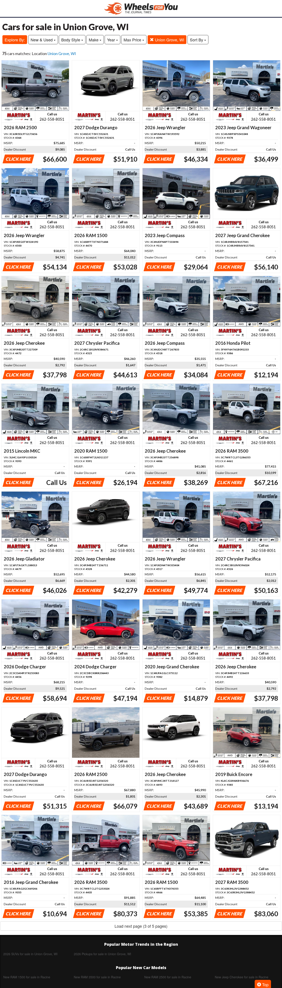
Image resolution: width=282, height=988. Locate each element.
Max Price (133, 39)
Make (94, 39)
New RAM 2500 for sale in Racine (167, 977)
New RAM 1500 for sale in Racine (26, 977)
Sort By (197, 39)
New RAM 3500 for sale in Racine (97, 977)
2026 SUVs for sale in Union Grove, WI (30, 954)
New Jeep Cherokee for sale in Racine (241, 977)
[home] (141, 8)
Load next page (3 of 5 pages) (141, 926)
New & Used (42, 39)
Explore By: (15, 39)
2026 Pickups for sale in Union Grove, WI (102, 954)
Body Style (71, 39)
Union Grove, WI (169, 39)
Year (111, 39)
